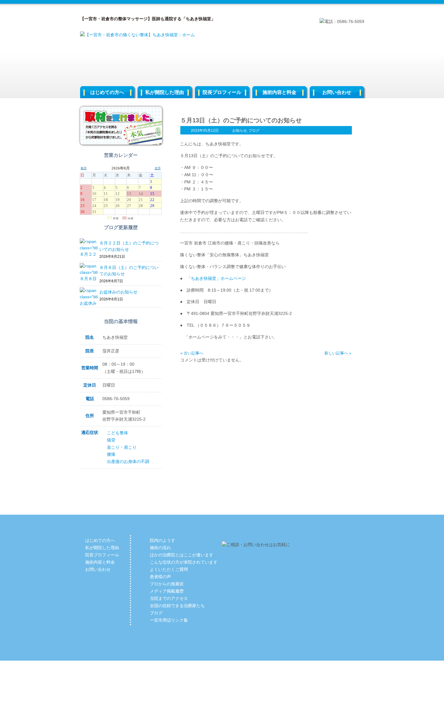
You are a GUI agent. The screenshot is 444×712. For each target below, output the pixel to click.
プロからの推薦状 (167, 583)
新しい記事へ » (337, 353)
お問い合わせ (336, 92)
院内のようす (162, 540)
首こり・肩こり (122, 447)
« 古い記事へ (191, 353)
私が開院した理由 (164, 92)
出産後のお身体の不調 (128, 461)
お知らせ (239, 130)
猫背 (111, 440)
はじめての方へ (107, 92)
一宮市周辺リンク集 (169, 620)
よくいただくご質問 (169, 569)
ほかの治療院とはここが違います (181, 554)
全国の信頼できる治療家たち (177, 605)
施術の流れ (160, 547)
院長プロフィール (222, 92)
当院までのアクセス (169, 598)
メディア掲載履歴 (167, 591)
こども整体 (117, 432)
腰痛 (111, 454)
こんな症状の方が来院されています (183, 562)
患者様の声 (160, 576)
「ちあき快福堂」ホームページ (216, 278)
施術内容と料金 (279, 92)
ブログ (254, 130)
